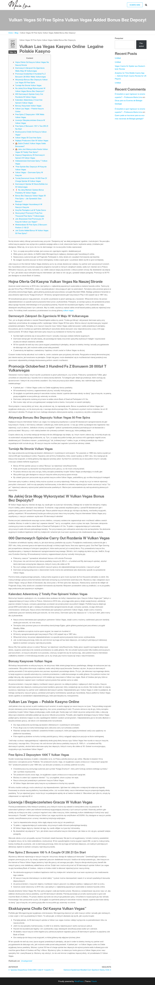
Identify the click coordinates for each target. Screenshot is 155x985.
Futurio (94, 981)
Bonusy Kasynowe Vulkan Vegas (28, 105)
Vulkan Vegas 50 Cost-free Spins (28, 137)
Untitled (118, 58)
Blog (16, 32)
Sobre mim (135, 5)
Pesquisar (119, 38)
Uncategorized (26, 961)
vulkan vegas (68, 310)
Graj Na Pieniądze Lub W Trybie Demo (30, 210)
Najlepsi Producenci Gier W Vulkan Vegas (31, 140)
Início (10, 32)
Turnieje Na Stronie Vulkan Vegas (28, 85)
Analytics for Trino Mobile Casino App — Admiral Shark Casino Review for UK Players (130, 76)
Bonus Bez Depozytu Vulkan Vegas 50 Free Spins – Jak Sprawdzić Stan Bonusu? (30, 198)
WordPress (78, 981)
